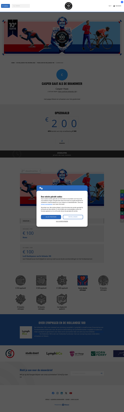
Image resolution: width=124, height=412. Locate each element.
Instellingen (72, 217)
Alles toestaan (51, 217)
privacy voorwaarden (46, 204)
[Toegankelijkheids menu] (122, 2)
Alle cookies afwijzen (62, 221)
